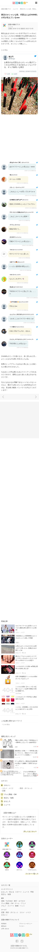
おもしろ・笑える (21, 652)
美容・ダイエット (26, 788)
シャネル (6, 724)
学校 (32, 892)
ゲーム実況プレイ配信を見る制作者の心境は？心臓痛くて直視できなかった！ (26, 763)
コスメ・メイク (20, 632)
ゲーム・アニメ (20, 903)
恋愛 (16, 747)
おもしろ (7, 801)
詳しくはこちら (29, 831)
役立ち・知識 (9, 798)
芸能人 (17, 642)
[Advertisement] (19, 138)
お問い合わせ (5, 928)
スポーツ (18, 892)
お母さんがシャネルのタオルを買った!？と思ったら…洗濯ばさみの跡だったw (26, 648)
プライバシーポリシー (25, 923)
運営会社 (3, 926)
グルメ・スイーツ (7, 906)
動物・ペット (20, 906)
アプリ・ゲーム (19, 768)
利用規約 (3, 923)
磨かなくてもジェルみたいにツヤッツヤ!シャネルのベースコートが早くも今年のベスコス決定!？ (26, 658)
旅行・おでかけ (19, 901)
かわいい (7, 785)
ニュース (17, 757)
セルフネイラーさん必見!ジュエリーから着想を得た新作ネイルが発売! (26, 628)
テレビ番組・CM (10, 794)
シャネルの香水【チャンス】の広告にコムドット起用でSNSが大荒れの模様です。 (26, 689)
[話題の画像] (19, 3)
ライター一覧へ (31, 874)
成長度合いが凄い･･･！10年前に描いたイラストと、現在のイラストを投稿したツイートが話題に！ (26, 753)
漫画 (2, 901)
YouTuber (18, 693)
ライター (21, 926)
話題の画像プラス (14, 24)
